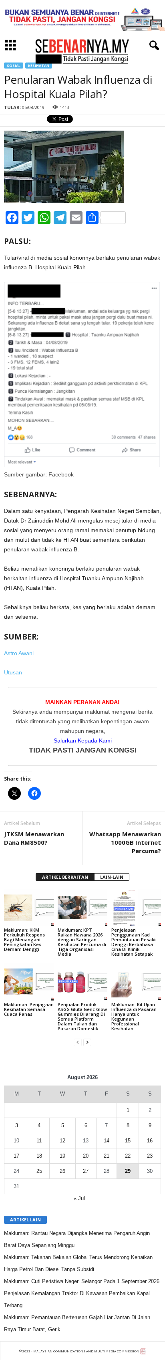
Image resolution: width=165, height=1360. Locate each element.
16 (150, 1141)
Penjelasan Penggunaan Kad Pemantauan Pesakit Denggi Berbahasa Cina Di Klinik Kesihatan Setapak (134, 942)
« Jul (79, 1198)
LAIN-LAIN (111, 877)
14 (106, 1141)
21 (106, 1156)
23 (150, 1156)
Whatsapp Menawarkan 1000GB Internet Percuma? (125, 842)
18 (39, 1156)
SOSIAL (13, 65)
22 (128, 1156)
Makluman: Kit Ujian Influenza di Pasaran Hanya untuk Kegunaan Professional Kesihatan (134, 1016)
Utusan (13, 672)
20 (86, 1156)
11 (39, 1141)
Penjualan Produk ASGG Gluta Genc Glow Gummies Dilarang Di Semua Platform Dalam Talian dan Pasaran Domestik (82, 1016)
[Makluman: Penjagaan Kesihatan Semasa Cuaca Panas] (29, 982)
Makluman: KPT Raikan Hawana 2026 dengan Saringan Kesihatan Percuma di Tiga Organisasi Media (82, 942)
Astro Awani (19, 653)
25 (39, 1171)
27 (86, 1171)
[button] (152, 45)
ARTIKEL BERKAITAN (65, 877)
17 (16, 1156)
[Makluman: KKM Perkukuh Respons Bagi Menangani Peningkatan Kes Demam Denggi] (29, 907)
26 (62, 1171)
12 (62, 1141)
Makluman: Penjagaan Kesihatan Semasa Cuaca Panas (29, 1009)
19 (62, 1156)
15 (128, 1141)
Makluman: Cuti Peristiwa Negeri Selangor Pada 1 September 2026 (81, 1281)
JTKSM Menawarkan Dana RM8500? (34, 838)
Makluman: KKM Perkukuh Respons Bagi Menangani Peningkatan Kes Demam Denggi (24, 939)
